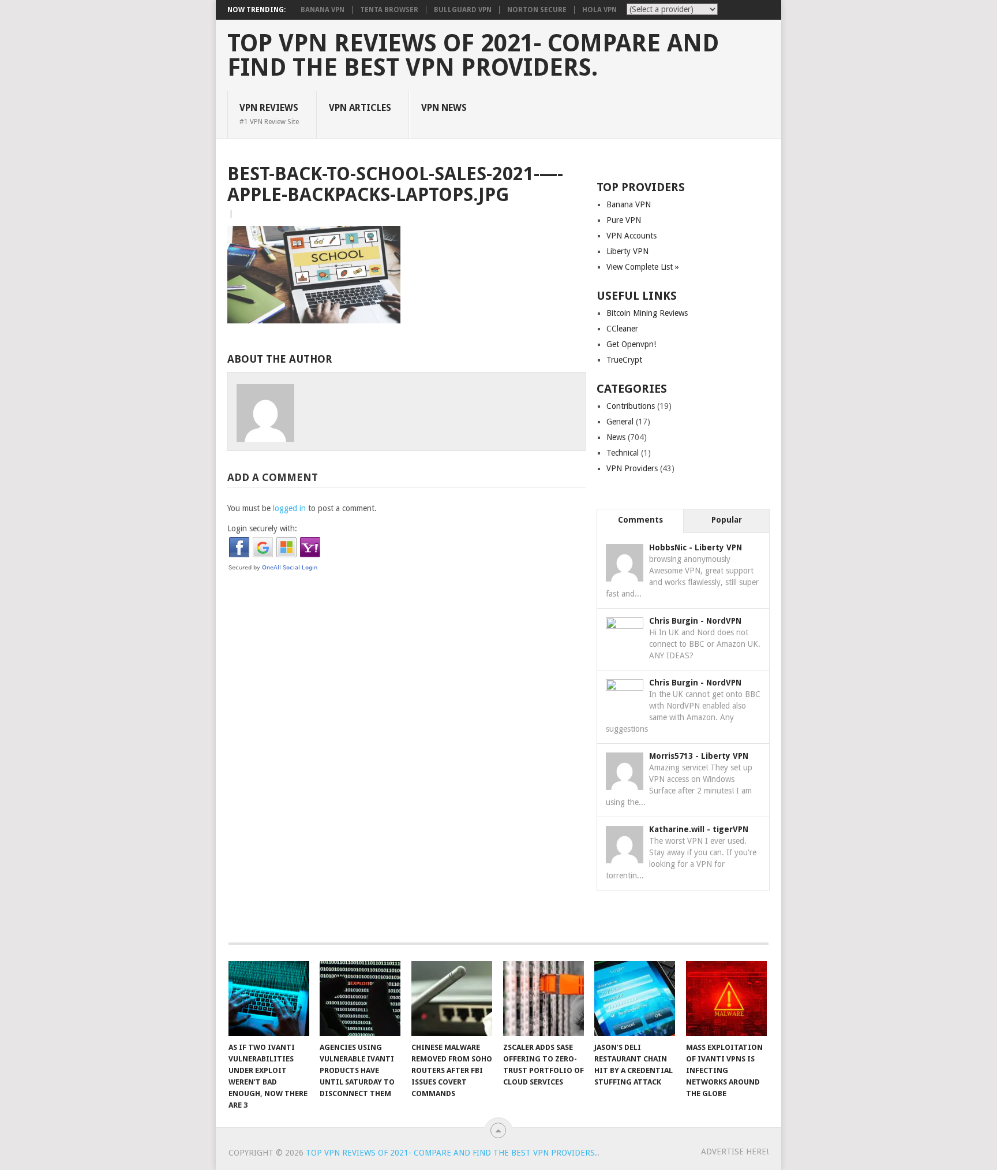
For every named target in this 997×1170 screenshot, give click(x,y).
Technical (622, 452)
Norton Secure (537, 10)
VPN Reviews (269, 113)
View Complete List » (642, 266)
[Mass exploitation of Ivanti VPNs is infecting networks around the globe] (726, 998)
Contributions (630, 406)
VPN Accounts (631, 235)
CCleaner (622, 328)
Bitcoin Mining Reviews (647, 313)
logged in (289, 508)
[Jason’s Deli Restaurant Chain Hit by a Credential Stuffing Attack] (634, 998)
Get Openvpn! (631, 344)
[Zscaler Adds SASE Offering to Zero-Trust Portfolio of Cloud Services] (543, 998)
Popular (726, 519)
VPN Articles (360, 107)
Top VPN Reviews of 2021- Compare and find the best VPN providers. (473, 55)
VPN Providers (632, 468)
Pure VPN (623, 220)
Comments (640, 519)
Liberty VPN (627, 251)
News (615, 437)
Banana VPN (322, 10)
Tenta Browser (389, 10)
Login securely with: (262, 528)
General (620, 421)
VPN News (444, 107)
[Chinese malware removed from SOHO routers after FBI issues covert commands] (451, 998)
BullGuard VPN (463, 10)
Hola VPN (599, 10)
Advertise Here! (735, 1151)
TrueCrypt (624, 359)
